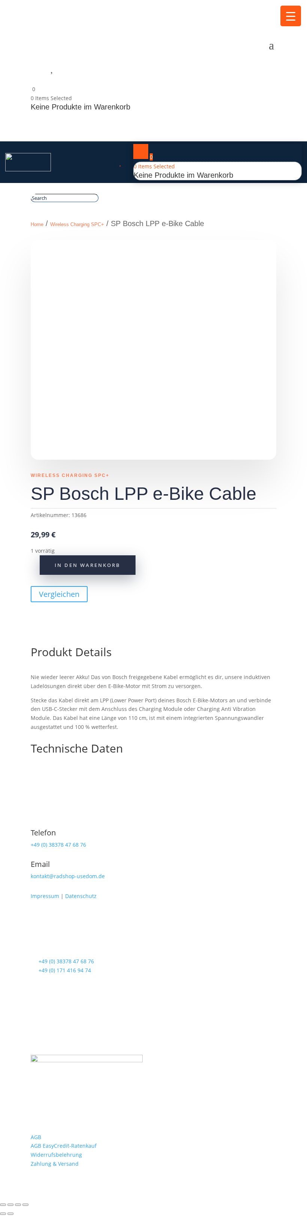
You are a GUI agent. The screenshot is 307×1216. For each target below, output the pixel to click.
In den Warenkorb (88, 565)
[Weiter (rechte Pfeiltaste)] (10, 1214)
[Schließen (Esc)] (25, 1205)
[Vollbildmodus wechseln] (10, 1205)
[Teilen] (18, 1205)
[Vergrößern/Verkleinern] (3, 1205)
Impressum (45, 896)
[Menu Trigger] (290, 16)
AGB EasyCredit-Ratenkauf (64, 1145)
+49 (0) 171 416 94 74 (65, 970)
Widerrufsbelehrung (56, 1154)
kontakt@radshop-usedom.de (68, 876)
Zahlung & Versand (55, 1163)
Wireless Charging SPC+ (77, 224)
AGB (36, 1137)
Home (37, 224)
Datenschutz (81, 896)
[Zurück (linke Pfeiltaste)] (3, 1214)
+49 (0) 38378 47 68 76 (58, 844)
